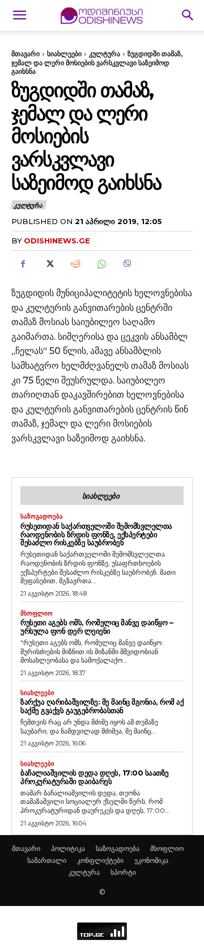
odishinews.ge (57, 240)
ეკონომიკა (151, 860)
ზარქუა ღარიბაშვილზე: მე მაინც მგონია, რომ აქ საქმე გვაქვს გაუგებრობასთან (102, 706)
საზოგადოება (41, 516)
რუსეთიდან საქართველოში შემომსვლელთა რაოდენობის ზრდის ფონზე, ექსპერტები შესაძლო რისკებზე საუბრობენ (96, 534)
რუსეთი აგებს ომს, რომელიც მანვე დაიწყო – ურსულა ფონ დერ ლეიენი (96, 626)
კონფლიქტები (100, 860)
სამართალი (46, 860)
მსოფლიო (36, 613)
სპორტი (123, 872)
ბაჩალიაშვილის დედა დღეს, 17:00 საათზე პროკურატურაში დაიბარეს (94, 777)
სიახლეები (64, 53)
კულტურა (104, 53)
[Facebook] (22, 263)
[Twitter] (48, 263)
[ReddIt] (74, 263)
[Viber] (127, 263)
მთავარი (25, 53)
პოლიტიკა (68, 848)
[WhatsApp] (101, 263)
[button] (19, 15)
